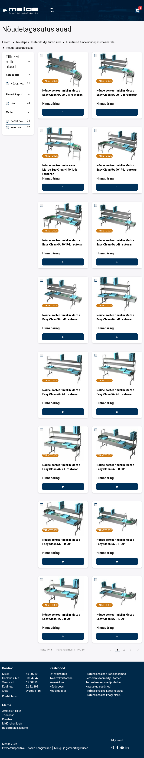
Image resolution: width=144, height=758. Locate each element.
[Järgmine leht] (138, 649)
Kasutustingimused (39, 748)
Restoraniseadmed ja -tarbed (103, 678)
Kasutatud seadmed (98, 686)
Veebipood (57, 668)
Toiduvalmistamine (61, 678)
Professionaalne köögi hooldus (104, 690)
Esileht (6, 42)
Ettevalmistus (58, 674)
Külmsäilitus (57, 682)
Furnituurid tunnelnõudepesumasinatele (90, 42)
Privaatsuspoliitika (13, 748)
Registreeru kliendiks (15, 727)
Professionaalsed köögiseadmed (106, 674)
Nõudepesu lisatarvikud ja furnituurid (38, 42)
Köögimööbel (58, 690)
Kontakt (8, 668)
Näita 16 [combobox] (45, 649)
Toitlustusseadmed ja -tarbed (104, 682)
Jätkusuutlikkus (11, 711)
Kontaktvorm (10, 696)
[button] (18, 61)
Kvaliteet (8, 719)
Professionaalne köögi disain (103, 695)
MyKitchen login (12, 723)
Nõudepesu (57, 686)
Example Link (112, 749)
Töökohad (8, 715)
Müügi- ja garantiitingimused (71, 748)
